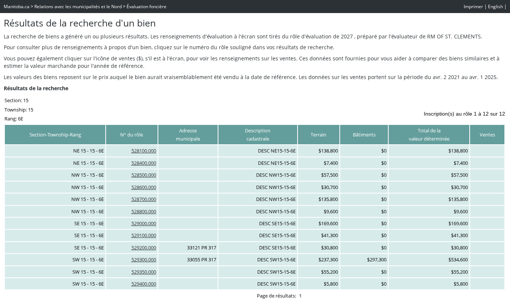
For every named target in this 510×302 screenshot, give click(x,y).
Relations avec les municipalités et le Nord (78, 6)
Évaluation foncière (147, 6)
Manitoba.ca (16, 6)
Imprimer (473, 6)
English (495, 6)
